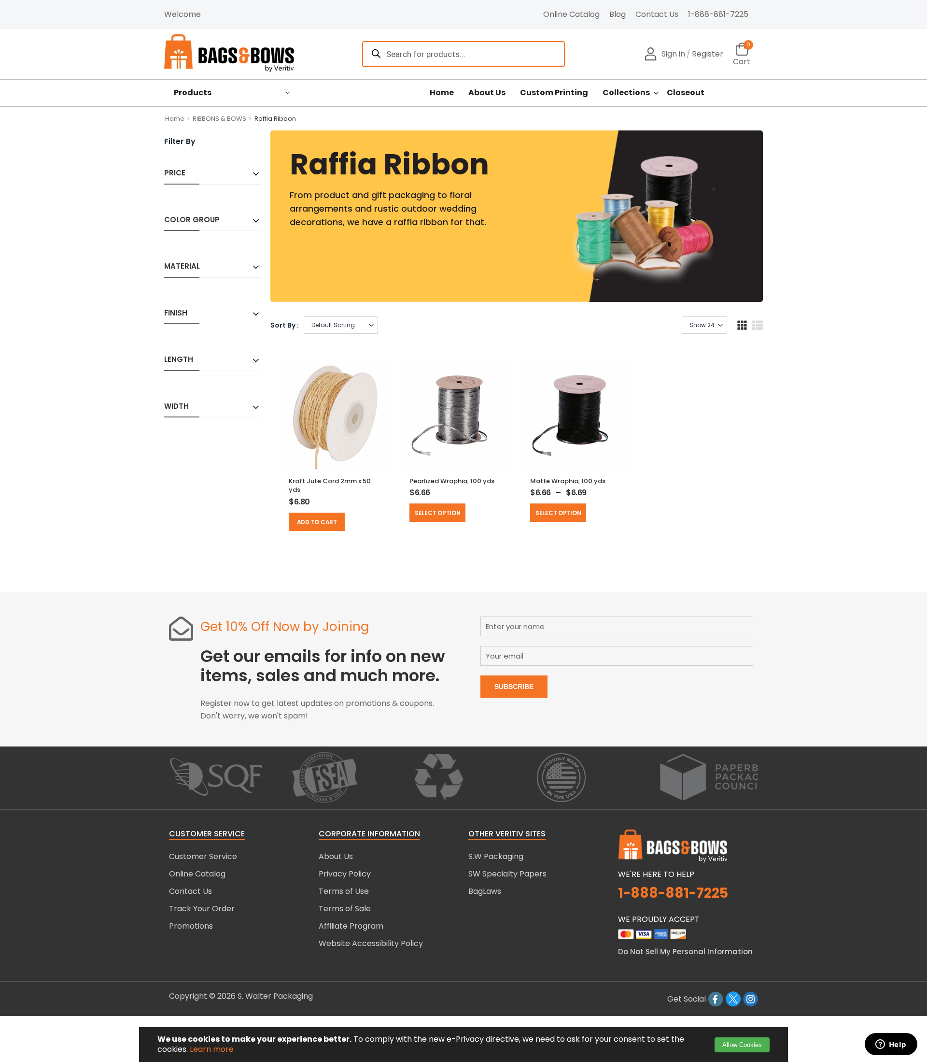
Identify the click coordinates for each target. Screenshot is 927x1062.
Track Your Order (202, 908)
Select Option (438, 513)
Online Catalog (571, 14)
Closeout (685, 92)
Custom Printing (554, 92)
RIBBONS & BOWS (219, 118)
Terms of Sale (345, 908)
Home (442, 92)
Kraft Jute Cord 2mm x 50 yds (330, 485)
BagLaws (484, 891)
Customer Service (203, 856)
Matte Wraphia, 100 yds (567, 481)
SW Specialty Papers (507, 873)
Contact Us (656, 14)
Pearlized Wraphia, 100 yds (451, 481)
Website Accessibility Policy (371, 943)
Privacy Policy (345, 873)
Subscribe (514, 686)
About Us (487, 92)
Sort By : (284, 325)
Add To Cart (317, 522)
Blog (617, 14)
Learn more (212, 1049)
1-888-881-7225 (718, 14)
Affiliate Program (351, 926)
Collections (626, 93)
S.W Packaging (495, 856)
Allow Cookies (742, 1044)
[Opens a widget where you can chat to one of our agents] (890, 1045)
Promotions (191, 926)
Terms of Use (344, 891)
